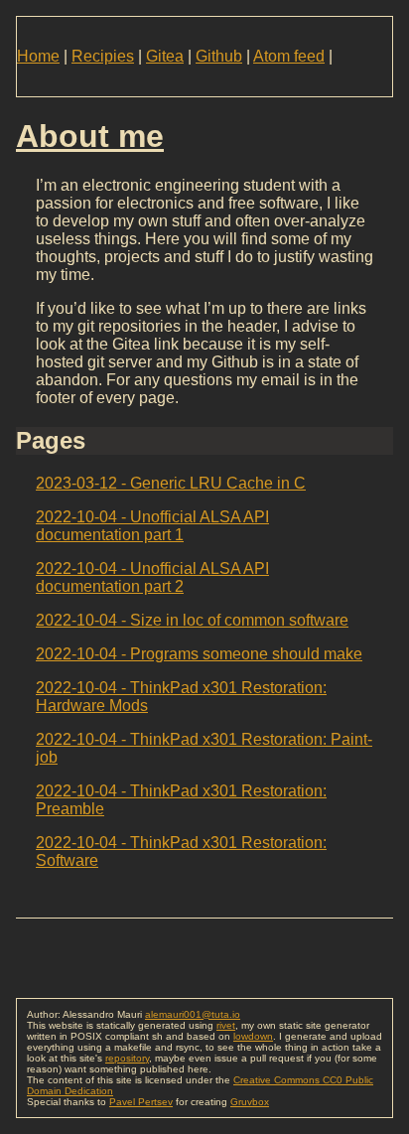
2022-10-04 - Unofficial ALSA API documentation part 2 (152, 577)
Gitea (165, 56)
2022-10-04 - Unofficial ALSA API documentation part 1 (152, 525)
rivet (225, 1025)
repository (127, 1058)
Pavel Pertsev (141, 1101)
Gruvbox (249, 1101)
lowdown (253, 1036)
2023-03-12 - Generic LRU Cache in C (171, 483)
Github (219, 56)
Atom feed (289, 56)
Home (38, 56)
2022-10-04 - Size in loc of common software (192, 620)
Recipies (102, 56)
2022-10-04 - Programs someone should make (199, 653)
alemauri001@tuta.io (192, 1014)
